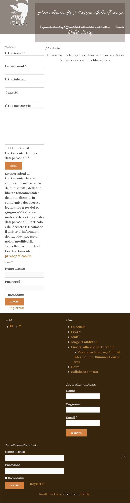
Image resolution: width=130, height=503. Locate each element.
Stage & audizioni (85, 342)
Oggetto (11, 92)
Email (71, 417)
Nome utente (15, 269)
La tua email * (16, 66)
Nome (70, 391)
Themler (85, 494)
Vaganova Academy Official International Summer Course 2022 (96, 357)
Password (12, 282)
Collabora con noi (84, 372)
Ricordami (15, 295)
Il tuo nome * (15, 53)
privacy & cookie (18, 256)
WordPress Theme (50, 494)
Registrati (16, 308)
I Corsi (76, 332)
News (75, 367)
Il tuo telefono (16, 79)
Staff (74, 337)
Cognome (73, 404)
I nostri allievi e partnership (92, 347)
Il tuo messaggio (18, 106)
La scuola (78, 327)
